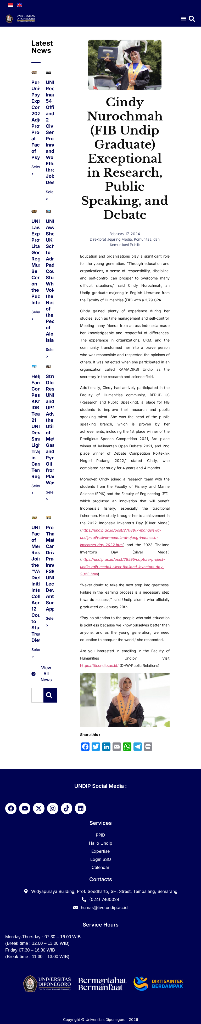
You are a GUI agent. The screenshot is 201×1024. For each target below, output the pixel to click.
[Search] (50, 695)
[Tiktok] (66, 808)
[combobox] (37, 695)
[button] (184, 18)
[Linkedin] (80, 808)
